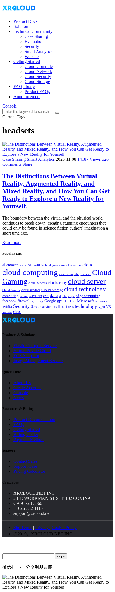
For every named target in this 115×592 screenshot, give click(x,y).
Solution (20, 26)
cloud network (37, 282)
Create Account (27, 387)
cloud (88, 264)
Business (74, 265)
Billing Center (25, 434)
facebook (9, 301)
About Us (22, 382)
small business (63, 307)
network (101, 301)
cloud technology (85, 289)
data (54, 295)
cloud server (87, 281)
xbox (17, 312)
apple (23, 265)
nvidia (7, 306)
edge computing (88, 296)
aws (64, 265)
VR (108, 307)
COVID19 (35, 296)
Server (35, 307)
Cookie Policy (64, 527)
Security (32, 46)
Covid (24, 296)
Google (50, 301)
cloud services (30, 290)
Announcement (26, 96)
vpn (101, 306)
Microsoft (85, 301)
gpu (60, 300)
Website (32, 56)
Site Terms (22, 527)
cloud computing (30, 272)
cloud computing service (75, 274)
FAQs (18, 424)
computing (10, 296)
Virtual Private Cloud (32, 350)
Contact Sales (25, 461)
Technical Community (32, 31)
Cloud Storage (37, 81)
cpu (46, 296)
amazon (12, 265)
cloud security (57, 283)
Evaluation (34, 41)
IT (66, 301)
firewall (24, 301)
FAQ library (24, 86)
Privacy (42, 527)
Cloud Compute (39, 66)
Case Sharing (36, 36)
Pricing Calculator (29, 471)
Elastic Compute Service (35, 345)
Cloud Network (38, 71)
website (7, 312)
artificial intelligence (47, 265)
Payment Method (28, 439)
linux (72, 301)
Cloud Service (11, 290)
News (18, 397)
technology (86, 306)
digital (63, 296)
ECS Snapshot (26, 355)
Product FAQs (37, 91)
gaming (37, 301)
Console (9, 106)
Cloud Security (38, 76)
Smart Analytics (38, 51)
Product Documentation (34, 419)
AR (30, 265)
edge (71, 296)
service (46, 307)
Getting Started (26, 61)
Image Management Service (38, 360)
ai (3, 264)
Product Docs (25, 21)
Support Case (25, 466)
